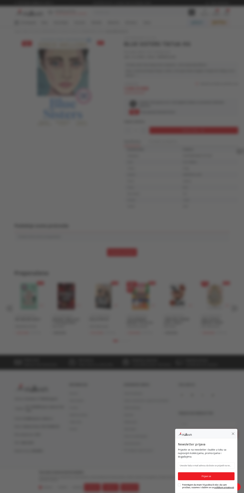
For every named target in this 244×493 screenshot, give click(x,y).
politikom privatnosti (224, 487)
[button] (233, 433)
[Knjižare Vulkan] (185, 433)
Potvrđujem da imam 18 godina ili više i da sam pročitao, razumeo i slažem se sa (208, 486)
